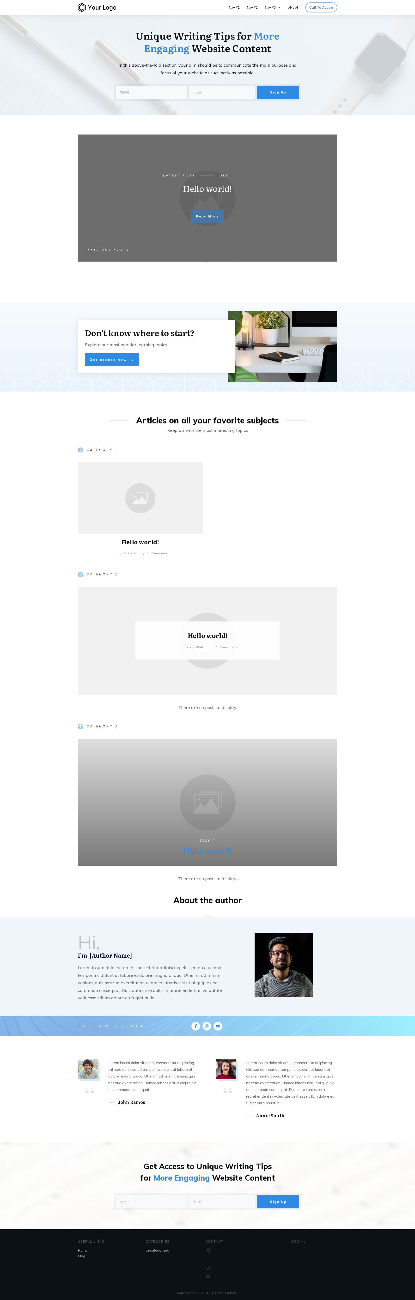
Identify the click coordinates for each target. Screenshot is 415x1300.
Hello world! (207, 188)
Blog (81, 1256)
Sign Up (278, 92)
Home (83, 1250)
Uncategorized (157, 1250)
